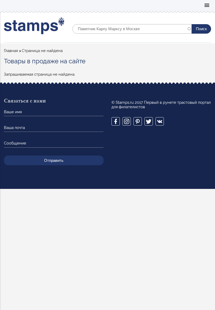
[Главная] (34, 26)
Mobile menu (207, 5)
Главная (11, 50)
